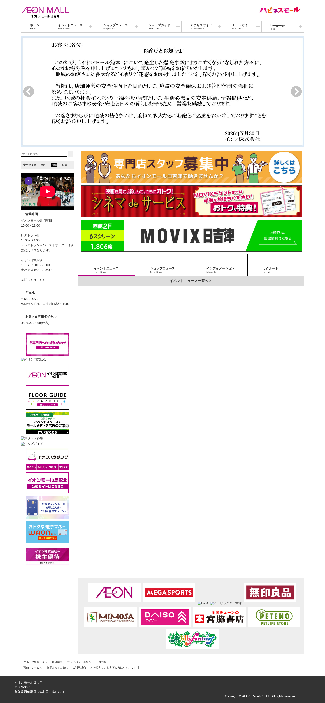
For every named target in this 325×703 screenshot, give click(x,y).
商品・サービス (32, 667)
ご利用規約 (79, 667)
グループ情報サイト (35, 662)
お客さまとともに (57, 667)
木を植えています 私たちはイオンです (113, 667)
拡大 (64, 165)
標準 (54, 165)
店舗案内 (57, 662)
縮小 (43, 165)
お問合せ (103, 662)
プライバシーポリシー (80, 662)
